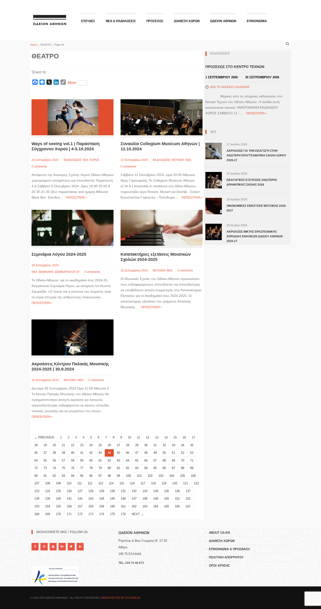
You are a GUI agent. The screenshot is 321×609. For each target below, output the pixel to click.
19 (45, 445)
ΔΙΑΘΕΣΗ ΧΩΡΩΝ (187, 21)
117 (143, 483)
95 (81, 476)
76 (72, 468)
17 (193, 437)
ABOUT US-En (219, 532)
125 (58, 491)
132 (134, 491)
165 (166, 506)
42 (91, 452)
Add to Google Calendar (230, 87)
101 (139, 476)
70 (182, 460)
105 (182, 476)
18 (36, 445)
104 (171, 476)
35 (191, 445)
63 (118, 460)
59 (81, 460)
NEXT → (138, 514)
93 (63, 476)
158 (90, 506)
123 (36, 491)
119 (164, 483)
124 (47, 491)
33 (173, 445)
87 (173, 468)
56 (54, 460)
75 (63, 468)
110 (69, 483)
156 (69, 506)
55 (45, 460)
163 (144, 506)
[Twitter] (71, 546)
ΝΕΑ (85, 160)
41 (81, 452)
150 (166, 498)
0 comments (39, 166)
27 (118, 445)
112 (90, 483)
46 (127, 452)
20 (54, 445)
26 (109, 445)
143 (90, 498)
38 (54, 452)
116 (132, 483)
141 (69, 498)
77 (81, 468)
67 (155, 460)
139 (47, 498)
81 (118, 468)
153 (36, 506)
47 (136, 452)
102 (150, 476)
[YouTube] (53, 546)
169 (47, 514)
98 (109, 476)
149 (155, 498)
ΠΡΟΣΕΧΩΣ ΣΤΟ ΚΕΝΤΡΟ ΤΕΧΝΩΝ (234, 67)
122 (196, 483)
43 (100, 452)
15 (175, 437)
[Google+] (62, 546)
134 (155, 491)
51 (173, 452)
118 (153, 483)
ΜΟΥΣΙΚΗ (178, 160)
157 (80, 506)
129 (101, 491)
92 (54, 476)
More (72, 83)
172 (80, 514)
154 (47, 506)
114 (111, 483)
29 (136, 445)
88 (182, 468)
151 (177, 498)
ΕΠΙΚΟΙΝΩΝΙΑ (257, 21)
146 (123, 498)
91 (45, 476)
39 (63, 452)
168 (36, 514)
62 (109, 460)
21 (63, 445)
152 (188, 498)
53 (191, 452)
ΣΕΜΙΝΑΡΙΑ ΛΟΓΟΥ (67, 272)
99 (118, 476)
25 (100, 445)
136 (177, 491)
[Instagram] (43, 546)
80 (109, 468)
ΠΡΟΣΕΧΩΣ (154, 21)
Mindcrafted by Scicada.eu (121, 597)
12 (147, 437)
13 (156, 437)
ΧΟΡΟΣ (94, 160)
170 (58, 514)
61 (100, 460)
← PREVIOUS (44, 437)
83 (136, 468)
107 (36, 483)
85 (155, 468)
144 (101, 498)
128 (90, 491)
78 (91, 468)
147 (134, 498)
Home (33, 44)
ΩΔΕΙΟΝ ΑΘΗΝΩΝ (223, 21)
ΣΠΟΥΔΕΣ (88, 21)
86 (164, 468)
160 (112, 506)
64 (127, 460)
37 (45, 452)
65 (136, 460)
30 (146, 445)
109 (58, 483)
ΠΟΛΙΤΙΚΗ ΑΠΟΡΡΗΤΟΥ (226, 557)
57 (63, 460)
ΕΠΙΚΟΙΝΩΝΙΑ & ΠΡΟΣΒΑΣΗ (229, 549)
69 (173, 460)
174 (101, 514)
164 (155, 506)
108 (47, 483)
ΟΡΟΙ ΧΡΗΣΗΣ (219, 565)
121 (185, 483)
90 (36, 476)
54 (36, 460)
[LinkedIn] (80, 546)
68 (164, 460)
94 (72, 476)
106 (193, 476)
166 (177, 506)
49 (155, 452)
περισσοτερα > (76, 197)
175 (112, 514)
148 (144, 498)
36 (36, 452)
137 (188, 491)
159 (101, 506)
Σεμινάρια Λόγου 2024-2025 (58, 254)
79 (100, 468)
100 (128, 476)
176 (123, 514)
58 (72, 460)
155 (58, 506)
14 (166, 437)
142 (80, 498)
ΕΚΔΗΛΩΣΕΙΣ (72, 160)
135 (166, 491)
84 (146, 468)
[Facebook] (35, 546)
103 (160, 476)
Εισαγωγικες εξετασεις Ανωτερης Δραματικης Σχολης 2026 (252, 182)
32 (164, 445)
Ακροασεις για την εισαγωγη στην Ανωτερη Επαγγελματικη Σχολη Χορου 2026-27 (256, 155)
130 (112, 491)
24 (91, 445)
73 (45, 468)
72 (36, 468)
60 (91, 460)
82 (127, 468)
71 (191, 460)
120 (174, 483)
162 (134, 506)
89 (191, 468)
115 (121, 483)
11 (138, 437)
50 (164, 452)
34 (182, 445)
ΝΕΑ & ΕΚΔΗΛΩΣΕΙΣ (121, 21)
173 (90, 514)
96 (91, 476)
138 (36, 498)
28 (127, 445)
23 (81, 445)
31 (155, 445)
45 (118, 452)
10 (129, 437)
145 (112, 498)
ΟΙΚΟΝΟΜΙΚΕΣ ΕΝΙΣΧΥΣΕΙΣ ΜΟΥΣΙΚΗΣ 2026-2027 (256, 208)
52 (182, 452)
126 (69, 491)
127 (80, 491)
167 (188, 506)
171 (69, 514)
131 (123, 491)
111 (79, 483)
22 (72, 445)
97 (100, 476)
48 (146, 452)
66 (146, 460)
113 (100, 483)
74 (54, 468)
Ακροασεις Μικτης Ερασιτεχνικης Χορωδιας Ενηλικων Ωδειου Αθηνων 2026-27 (255, 236)
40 (72, 452)
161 (123, 506)
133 (144, 491)
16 (184, 437)
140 (58, 498)
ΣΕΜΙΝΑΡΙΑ (46, 272)
